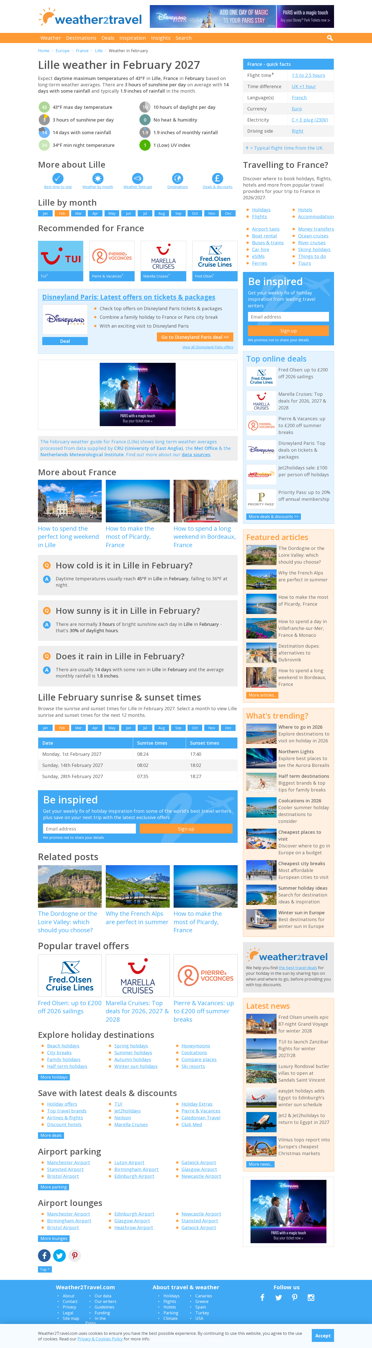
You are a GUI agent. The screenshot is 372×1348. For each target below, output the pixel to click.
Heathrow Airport (133, 1227)
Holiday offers (62, 1104)
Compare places (199, 1059)
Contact (70, 1301)
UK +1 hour (304, 86)
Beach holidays (63, 1046)
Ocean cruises (313, 236)
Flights (259, 216)
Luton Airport (129, 1162)
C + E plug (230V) (310, 120)
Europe (63, 50)
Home (43, 50)
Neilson (122, 1118)
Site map (71, 1318)
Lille (98, 50)
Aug (161, 213)
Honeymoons (195, 1046)
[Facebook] (44, 1256)
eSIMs (258, 256)
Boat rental (264, 236)
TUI (118, 1104)
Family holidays (63, 1059)
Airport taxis (266, 229)
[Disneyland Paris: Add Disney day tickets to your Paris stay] (242, 16)
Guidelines (104, 1307)
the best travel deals (298, 967)
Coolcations (194, 1052)
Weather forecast (137, 186)
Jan (45, 213)
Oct (195, 213)
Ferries (259, 263)
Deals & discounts (218, 186)
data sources (196, 454)
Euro (297, 109)
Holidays (261, 210)
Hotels (305, 210)
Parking (170, 1313)
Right (297, 131)
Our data (103, 1296)
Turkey (202, 1313)
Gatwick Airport (198, 1162)
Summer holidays (133, 1052)
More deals (51, 1135)
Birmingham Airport (136, 1169)
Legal (68, 1313)
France (82, 50)
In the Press (95, 1321)
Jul (145, 213)
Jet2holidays (127, 1111)
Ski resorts (193, 1066)
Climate (170, 1318)
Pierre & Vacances (200, 1111)
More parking (53, 1187)
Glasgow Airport (199, 1169)
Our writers (105, 1301)
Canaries (203, 1296)
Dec (228, 213)
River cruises (312, 243)
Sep (178, 213)
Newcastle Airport (201, 1176)
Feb (62, 213)
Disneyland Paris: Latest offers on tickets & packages (128, 297)
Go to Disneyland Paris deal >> (195, 337)
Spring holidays (131, 1046)
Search (184, 37)
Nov (211, 213)
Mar (78, 213)
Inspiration (132, 37)
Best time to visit (58, 186)
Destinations (81, 37)
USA (199, 1318)
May (111, 213)
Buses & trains (268, 243)
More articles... (262, 695)
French (299, 97)
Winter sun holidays (136, 1066)
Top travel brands (67, 1111)
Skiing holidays (314, 249)
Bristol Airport (63, 1176)
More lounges (53, 1238)
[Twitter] (59, 1256)
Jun (128, 213)
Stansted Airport (65, 1169)
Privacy (69, 1307)
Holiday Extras (197, 1104)
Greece (202, 1301)
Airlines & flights (65, 1118)
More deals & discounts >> (274, 516)
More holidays (54, 1077)
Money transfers (316, 229)
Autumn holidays (132, 1059)
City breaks (59, 1052)
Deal (65, 341)
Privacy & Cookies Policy (100, 1338)
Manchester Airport (68, 1162)
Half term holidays (67, 1066)
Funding (102, 1313)
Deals (107, 37)
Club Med (191, 1124)
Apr (95, 213)
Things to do (312, 256)
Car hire (260, 249)
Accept (323, 1335)
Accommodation (316, 216)
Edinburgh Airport (134, 1176)
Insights (161, 37)
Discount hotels (64, 1124)
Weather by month (97, 186)
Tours (304, 263)
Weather (50, 37)
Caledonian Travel (200, 1118)
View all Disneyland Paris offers (207, 347)
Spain (200, 1307)
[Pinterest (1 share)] (74, 1256)
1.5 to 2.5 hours (308, 75)
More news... (260, 1164)
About (68, 1296)
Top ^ (45, 1269)
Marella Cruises (131, 1124)
